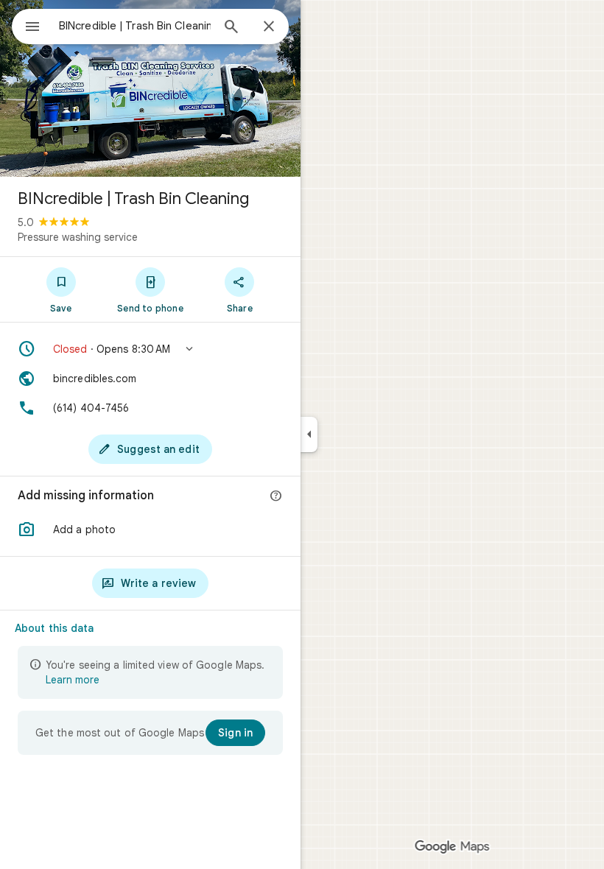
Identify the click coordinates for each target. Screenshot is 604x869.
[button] (150, 349)
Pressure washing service (78, 237)
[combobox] (135, 26)
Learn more (72, 679)
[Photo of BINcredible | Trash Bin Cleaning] (150, 88)
